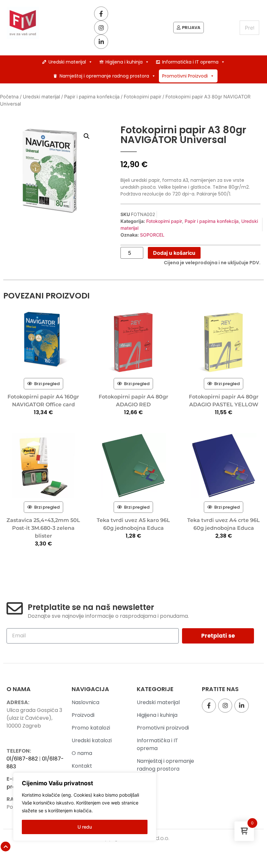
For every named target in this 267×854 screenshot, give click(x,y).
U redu (84, 827)
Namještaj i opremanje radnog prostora (104, 76)
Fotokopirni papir (142, 97)
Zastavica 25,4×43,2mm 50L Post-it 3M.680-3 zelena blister (43, 528)
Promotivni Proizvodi (185, 76)
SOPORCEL (152, 235)
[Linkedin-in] (101, 42)
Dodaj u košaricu (174, 253)
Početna (9, 97)
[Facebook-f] (101, 14)
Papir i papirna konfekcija (91, 97)
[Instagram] (101, 28)
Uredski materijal (67, 62)
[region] (84, 807)
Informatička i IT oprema (190, 62)
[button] (86, 136)
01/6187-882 (22, 758)
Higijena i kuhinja (124, 62)
